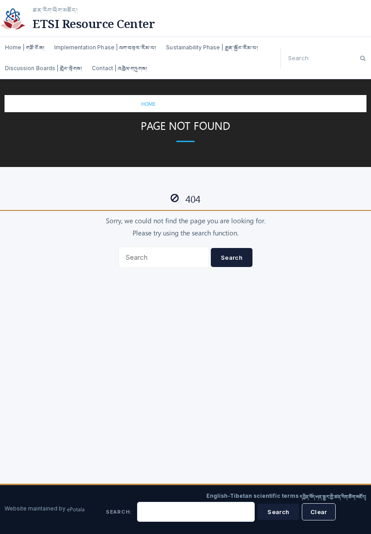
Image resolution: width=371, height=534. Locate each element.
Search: (119, 512)
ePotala (76, 510)
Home (148, 104)
